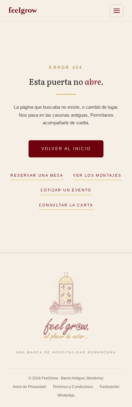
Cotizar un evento (66, 190)
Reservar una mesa (36, 175)
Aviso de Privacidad (29, 387)
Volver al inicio (66, 148)
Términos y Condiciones (72, 387)
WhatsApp (66, 395)
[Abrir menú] (116, 10)
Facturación (109, 387)
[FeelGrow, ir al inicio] (66, 307)
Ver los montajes (97, 175)
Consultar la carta (66, 205)
